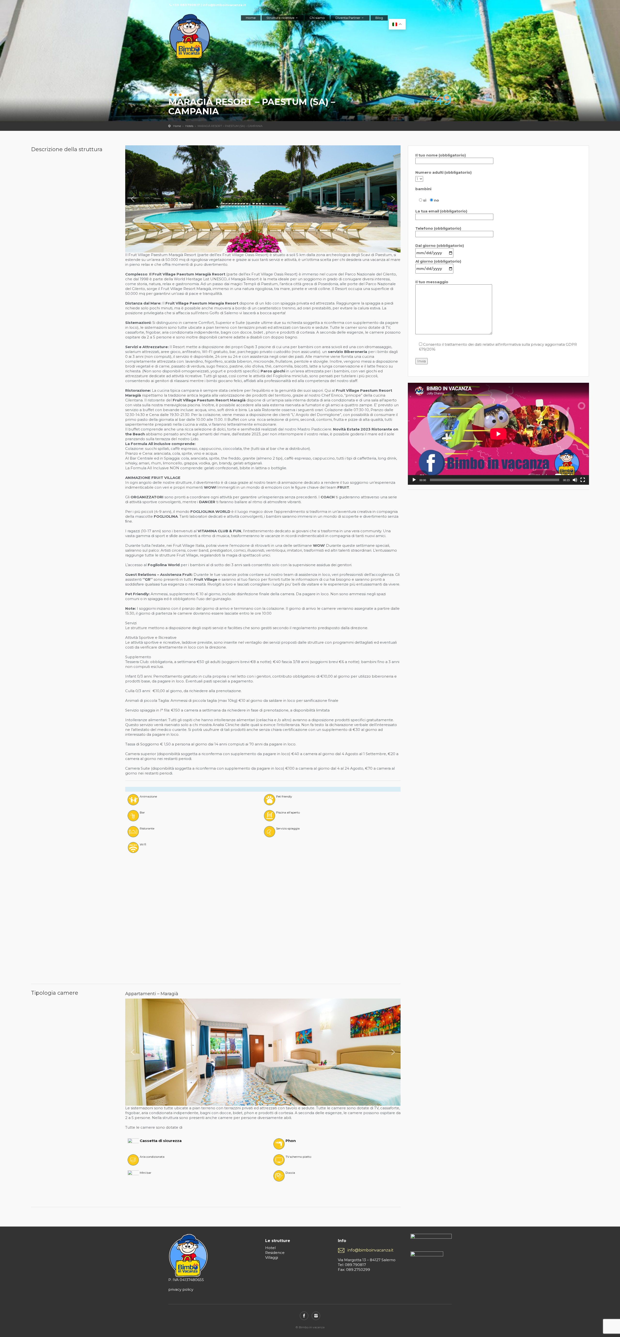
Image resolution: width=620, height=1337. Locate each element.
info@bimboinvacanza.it (371, 1250)
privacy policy (180, 1289)
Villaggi (271, 1257)
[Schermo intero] (582, 479)
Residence (275, 1252)
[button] (133, 199)
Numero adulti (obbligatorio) (443, 172)
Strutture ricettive (280, 18)
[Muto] (575, 479)
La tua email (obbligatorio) (441, 211)
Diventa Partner (347, 18)
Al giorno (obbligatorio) (438, 261)
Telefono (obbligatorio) (438, 228)
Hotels (189, 126)
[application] (498, 434)
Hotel (270, 1247)
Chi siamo (317, 18)
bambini (423, 189)
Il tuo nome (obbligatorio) (440, 155)
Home (251, 18)
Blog (379, 18)
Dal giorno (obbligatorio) (439, 245)
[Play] (414, 479)
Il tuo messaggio (431, 282)
